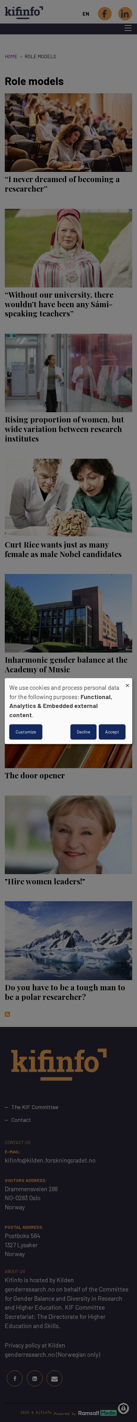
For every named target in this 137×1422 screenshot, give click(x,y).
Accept (112, 731)
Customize (26, 731)
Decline (83, 731)
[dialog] (68, 711)
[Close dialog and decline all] (127, 682)
